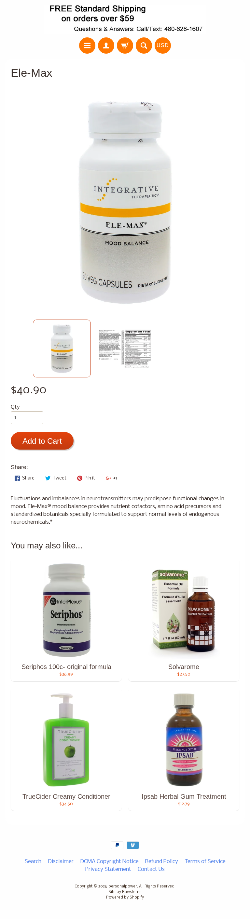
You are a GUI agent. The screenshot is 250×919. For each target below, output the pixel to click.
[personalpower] (125, 19)
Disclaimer (61, 862)
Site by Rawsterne (125, 892)
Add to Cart (42, 441)
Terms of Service (205, 862)
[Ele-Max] (62, 348)
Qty (15, 407)
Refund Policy (161, 862)
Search (33, 862)
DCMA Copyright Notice (109, 862)
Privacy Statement (108, 869)
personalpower (122, 886)
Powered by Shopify (125, 897)
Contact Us (151, 869)
